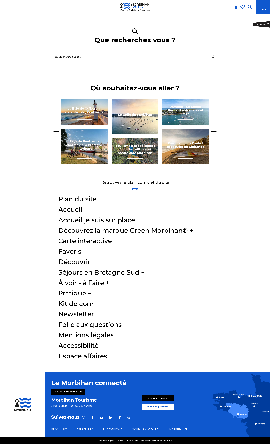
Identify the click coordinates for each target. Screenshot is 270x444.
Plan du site (77, 199)
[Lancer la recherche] (213, 57)
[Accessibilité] (236, 7)
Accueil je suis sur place (96, 220)
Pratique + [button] (75, 293)
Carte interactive (85, 241)
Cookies (121, 440)
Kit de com (76, 304)
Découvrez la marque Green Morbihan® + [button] (125, 230)
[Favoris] (243, 7)
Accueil (70, 209)
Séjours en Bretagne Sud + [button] (101, 272)
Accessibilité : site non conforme (156, 440)
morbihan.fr (178, 429)
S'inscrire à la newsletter (68, 391)
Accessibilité (78, 345)
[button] (249, 7)
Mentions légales (86, 335)
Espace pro (85, 429)
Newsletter (76, 314)
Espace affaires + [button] (85, 356)
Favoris (69, 251)
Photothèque (112, 429)
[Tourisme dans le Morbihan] (135, 7)
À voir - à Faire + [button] (84, 283)
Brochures (59, 429)
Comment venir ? (157, 398)
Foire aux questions (90, 325)
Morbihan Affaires (146, 429)
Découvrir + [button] (77, 262)
